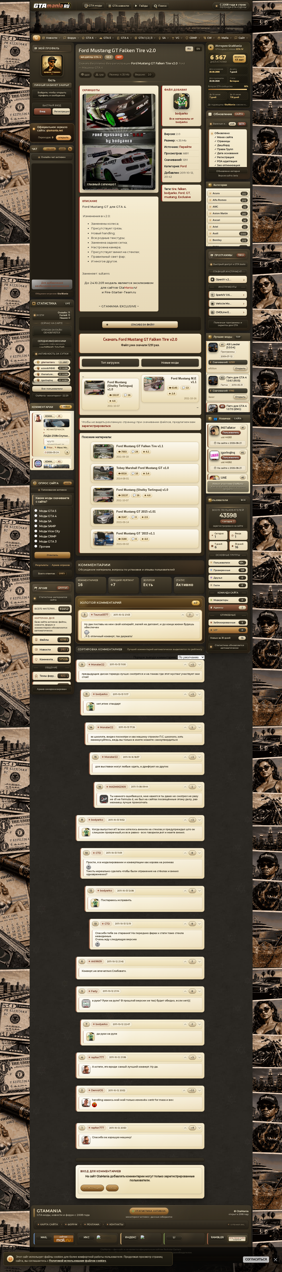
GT (188, 193)
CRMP (193, 37)
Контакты (116, 1224)
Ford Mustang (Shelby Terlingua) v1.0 (120, 386)
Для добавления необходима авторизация (52, 284)
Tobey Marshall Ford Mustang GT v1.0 (142, 468)
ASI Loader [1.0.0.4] (233, 346)
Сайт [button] (242, 37)
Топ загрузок (110, 362)
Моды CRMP (47, 536)
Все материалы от (181, 120)
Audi (215, 233)
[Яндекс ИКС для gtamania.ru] (106, 1239)
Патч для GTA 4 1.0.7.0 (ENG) (236, 407)
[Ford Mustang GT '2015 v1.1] (103, 539)
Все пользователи (51, 388)
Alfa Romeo (219, 200)
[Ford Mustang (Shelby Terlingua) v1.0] (94, 388)
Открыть (240, 368)
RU (189, 48)
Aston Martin (220, 213)
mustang (170, 197)
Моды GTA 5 (47, 511)
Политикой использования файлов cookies (77, 1260)
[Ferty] (86, 1003)
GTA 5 (107, 37)
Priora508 (50, 447)
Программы (228, 351)
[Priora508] (38, 418)
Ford (183, 166)
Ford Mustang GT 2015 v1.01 (136, 511)
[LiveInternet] (194, 1238)
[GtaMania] (52, 5)
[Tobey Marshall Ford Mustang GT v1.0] (103, 473)
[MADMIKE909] (104, 799)
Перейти (185, 147)
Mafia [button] (225, 37)
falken (182, 189)
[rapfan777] (86, 1069)
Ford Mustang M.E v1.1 (183, 380)
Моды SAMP (47, 526)
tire (174, 189)
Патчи (224, 384)
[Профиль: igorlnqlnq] (214, 455)
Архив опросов (60, 565)
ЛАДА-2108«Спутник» (56, 435)
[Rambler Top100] (237, 1238)
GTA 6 (89, 37)
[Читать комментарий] (67, 452)
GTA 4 (125, 37)
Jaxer (211, 396)
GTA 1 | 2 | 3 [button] (145, 37)
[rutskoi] (38, 463)
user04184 (44, 347)
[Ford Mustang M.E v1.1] (154, 384)
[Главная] (37, 38)
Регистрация (62, 111)
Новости (51, 37)
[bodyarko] (90, 706)
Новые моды (170, 362)
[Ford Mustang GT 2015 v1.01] (103, 517)
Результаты (41, 565)
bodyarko (181, 113)
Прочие (44, 546)
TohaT (57, 347)
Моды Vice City (49, 531)
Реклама (93, 1224)
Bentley (217, 240)
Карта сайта (49, 1224)
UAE (224, 477)
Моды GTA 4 (48, 516)
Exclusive (184, 197)
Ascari (216, 220)
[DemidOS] (86, 1103)
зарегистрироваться (96, 426)
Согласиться (256, 1259)
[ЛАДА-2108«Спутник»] (56, 423)
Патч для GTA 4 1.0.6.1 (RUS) (236, 379)
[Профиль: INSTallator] (214, 430)
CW (209, 37)
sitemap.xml (238, 1224)
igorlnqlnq (228, 452)
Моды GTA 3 (48, 541)
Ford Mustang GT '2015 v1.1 (135, 533)
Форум (71, 37)
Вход (42, 111)
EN (198, 48)
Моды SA (45, 521)
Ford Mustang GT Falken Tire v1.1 (139, 446)
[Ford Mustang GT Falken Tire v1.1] (103, 451)
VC (177, 37)
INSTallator (228, 427)
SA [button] (164, 37)
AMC (215, 206)
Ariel (215, 226)
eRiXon (212, 368)
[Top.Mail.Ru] (63, 1238)
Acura (216, 193)
